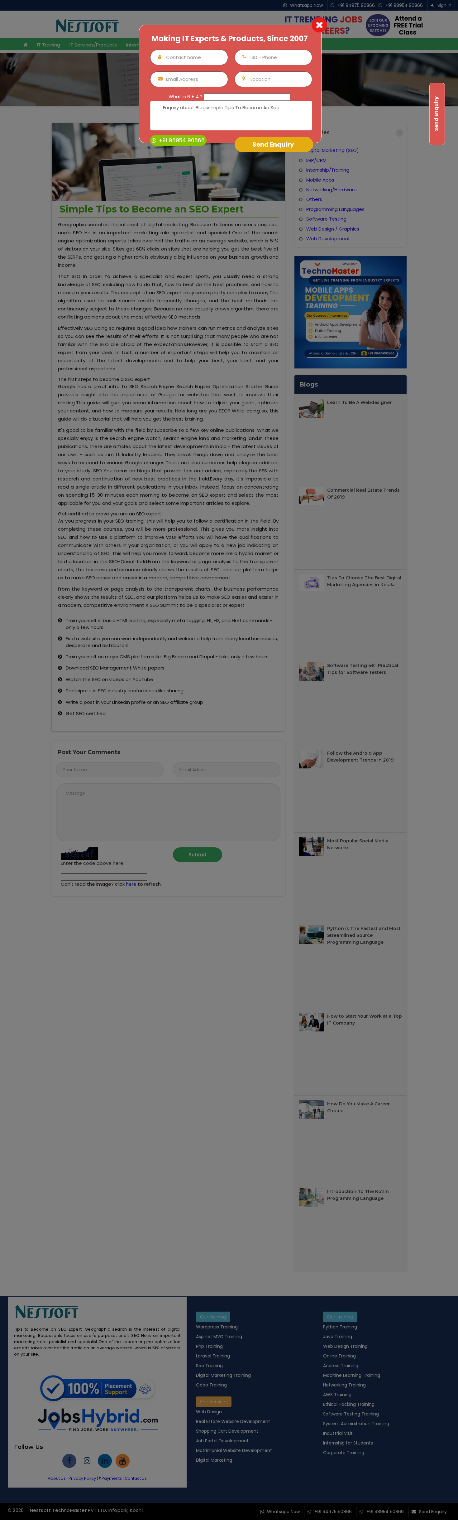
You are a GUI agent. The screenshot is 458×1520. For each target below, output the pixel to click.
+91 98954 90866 (181, 140)
